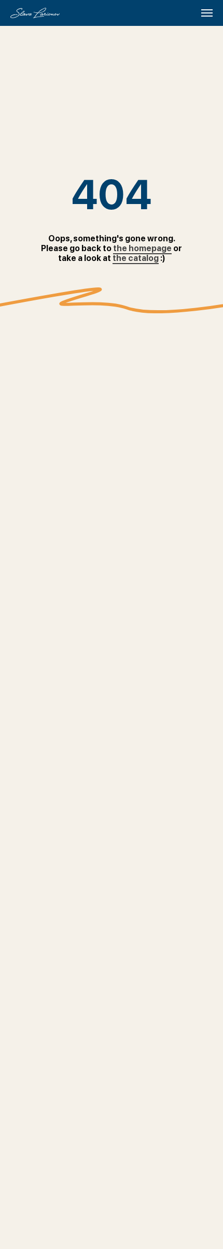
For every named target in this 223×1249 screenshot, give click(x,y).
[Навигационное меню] (207, 13)
